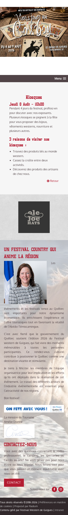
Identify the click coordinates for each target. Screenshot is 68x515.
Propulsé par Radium (26, 506)
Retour (54, 181)
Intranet (59, 510)
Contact (14, 483)
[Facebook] (54, 489)
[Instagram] (60, 489)
